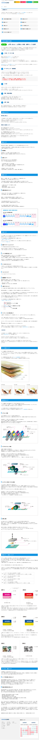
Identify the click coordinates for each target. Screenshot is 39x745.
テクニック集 (3, 727)
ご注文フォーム (10, 56)
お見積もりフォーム (12, 64)
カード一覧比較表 (3, 725)
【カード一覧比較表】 (16, 357)
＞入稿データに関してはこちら (6, 300)
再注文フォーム (8, 57)
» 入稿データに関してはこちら (6, 239)
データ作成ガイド (3, 728)
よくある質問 (23, 12)
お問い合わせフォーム (4, 64)
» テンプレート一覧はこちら (5, 241)
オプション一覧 (3, 726)
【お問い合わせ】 (25, 326)
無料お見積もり (8, 724)
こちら (18, 13)
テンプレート (3, 724)
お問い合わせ (8, 725)
